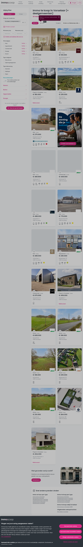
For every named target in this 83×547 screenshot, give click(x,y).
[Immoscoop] (7, 3)
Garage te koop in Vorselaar (63, 500)
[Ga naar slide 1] (42, 89)
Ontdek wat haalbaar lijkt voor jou (14, 36)
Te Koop (9, 14)
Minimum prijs (7, 30)
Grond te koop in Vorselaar (63, 502)
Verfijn (23, 43)
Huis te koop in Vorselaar (63, 496)
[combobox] (13, 24)
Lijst (36, 23)
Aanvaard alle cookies (70, 526)
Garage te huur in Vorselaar (39, 502)
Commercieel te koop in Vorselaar (65, 499)
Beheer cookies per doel (70, 542)
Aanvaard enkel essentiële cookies (70, 531)
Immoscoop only (50, 2)
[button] (20, 21)
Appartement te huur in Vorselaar (40, 499)
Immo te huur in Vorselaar (38, 496)
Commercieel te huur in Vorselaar (40, 500)
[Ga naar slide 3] (44, 89)
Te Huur (21, 14)
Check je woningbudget (61, 2)
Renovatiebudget (8, 77)
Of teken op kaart (10, 27)
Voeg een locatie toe (9, 18)
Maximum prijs (19, 30)
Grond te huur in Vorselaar (39, 503)
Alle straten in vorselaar (62, 511)
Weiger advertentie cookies (70, 537)
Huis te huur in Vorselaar (38, 498)
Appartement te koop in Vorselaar (65, 498)
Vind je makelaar (20, 2)
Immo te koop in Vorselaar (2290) (65, 507)
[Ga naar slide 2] (43, 89)
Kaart (43, 23)
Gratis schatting (41, 2)
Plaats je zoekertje (30, 2)
